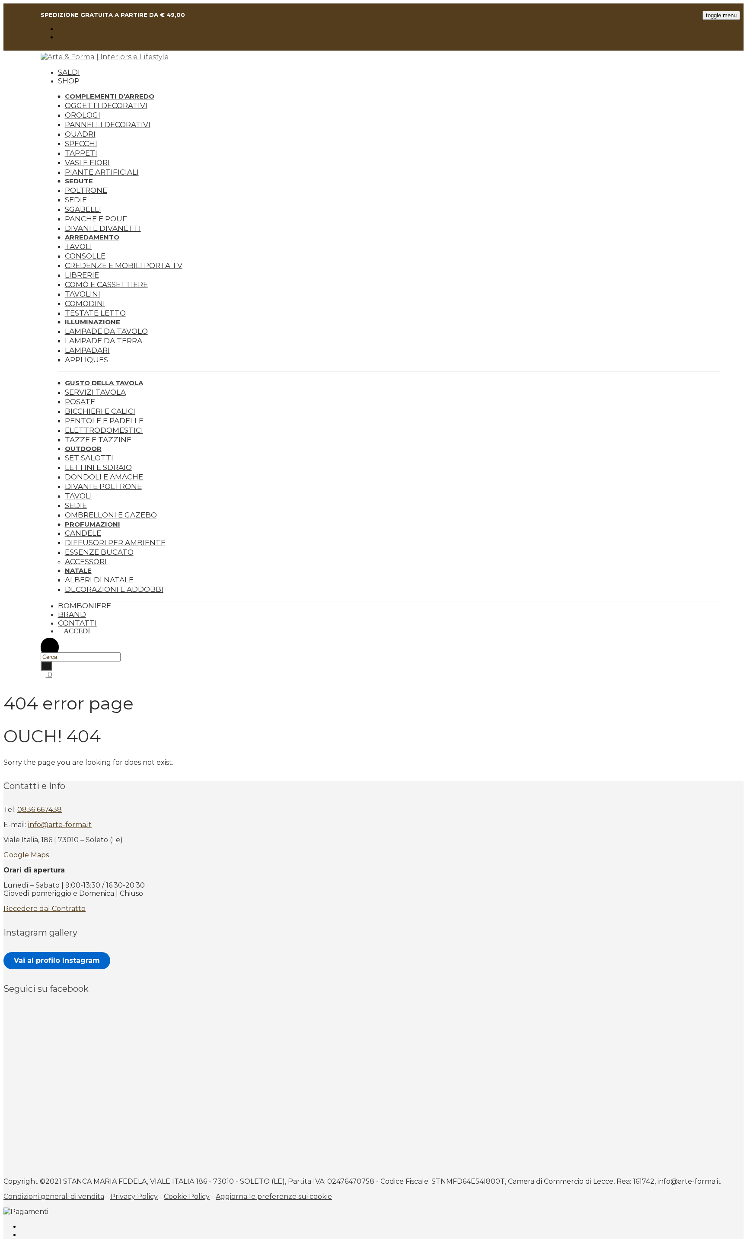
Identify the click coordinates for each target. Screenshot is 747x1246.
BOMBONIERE (84, 605)
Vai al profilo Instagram (57, 960)
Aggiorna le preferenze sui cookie (274, 1196)
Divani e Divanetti (103, 228)
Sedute (79, 181)
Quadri (80, 134)
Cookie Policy (187, 1196)
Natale (78, 570)
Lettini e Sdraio (98, 467)
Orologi (82, 115)
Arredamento (92, 237)
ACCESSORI (86, 561)
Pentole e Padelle (104, 420)
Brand (72, 614)
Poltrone (86, 190)
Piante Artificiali (102, 172)
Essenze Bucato (99, 552)
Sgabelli (83, 209)
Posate (80, 401)
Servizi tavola (95, 392)
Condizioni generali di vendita (53, 1196)
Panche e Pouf (96, 218)
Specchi (81, 143)
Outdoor (83, 448)
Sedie (76, 199)
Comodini (85, 303)
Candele (83, 533)
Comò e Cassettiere (106, 284)
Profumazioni (92, 524)
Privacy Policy (134, 1196)
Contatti (77, 623)
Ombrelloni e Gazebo (111, 515)
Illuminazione (92, 322)
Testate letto (95, 313)
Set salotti (89, 458)
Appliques (86, 359)
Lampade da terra (103, 340)
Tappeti (81, 153)
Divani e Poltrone (103, 486)
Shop (69, 81)
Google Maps (26, 855)
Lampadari (87, 350)
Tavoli (78, 246)
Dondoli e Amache (104, 477)
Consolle (85, 256)
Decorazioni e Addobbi (114, 589)
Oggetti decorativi (106, 105)
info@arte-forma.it (60, 825)
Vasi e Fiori (87, 162)
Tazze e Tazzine (98, 439)
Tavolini (82, 294)
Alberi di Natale (99, 579)
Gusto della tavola (104, 383)
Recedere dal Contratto (44, 908)
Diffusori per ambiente (115, 542)
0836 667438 (39, 809)
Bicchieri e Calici (100, 411)
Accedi (77, 631)
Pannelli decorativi (107, 124)
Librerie (82, 275)
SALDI (69, 72)
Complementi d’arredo (109, 96)
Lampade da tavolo (106, 331)
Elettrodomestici (104, 430)
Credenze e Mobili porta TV (123, 265)
